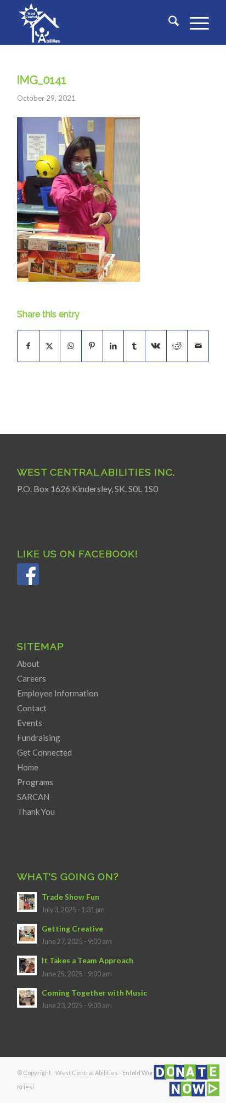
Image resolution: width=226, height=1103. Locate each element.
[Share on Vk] (155, 345)
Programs (35, 782)
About (28, 663)
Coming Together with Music (94, 992)
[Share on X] (49, 345)
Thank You (36, 811)
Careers (31, 678)
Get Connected (44, 752)
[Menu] (194, 22)
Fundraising (38, 737)
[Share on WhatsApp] (70, 345)
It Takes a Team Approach (87, 960)
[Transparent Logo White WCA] (94, 22)
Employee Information (57, 693)
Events (29, 723)
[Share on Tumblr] (134, 345)
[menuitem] (168, 22)
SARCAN (33, 797)
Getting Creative (72, 928)
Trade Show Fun (70, 897)
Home (27, 767)
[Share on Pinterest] (92, 345)
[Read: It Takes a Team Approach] (27, 965)
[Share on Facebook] (28, 345)
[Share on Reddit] (177, 345)
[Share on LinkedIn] (113, 345)
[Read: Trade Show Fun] (27, 902)
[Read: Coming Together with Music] (27, 998)
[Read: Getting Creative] (27, 934)
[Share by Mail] (198, 345)
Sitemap (40, 646)
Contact (32, 708)
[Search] (168, 22)
